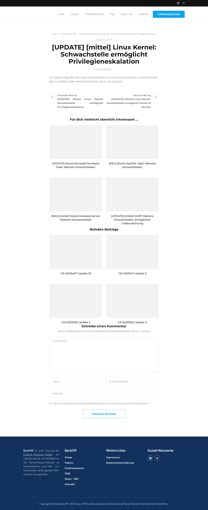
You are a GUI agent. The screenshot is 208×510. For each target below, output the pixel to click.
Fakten (75, 14)
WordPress (162, 503)
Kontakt (144, 14)
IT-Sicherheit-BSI (102, 69)
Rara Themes (131, 503)
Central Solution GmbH (37, 454)
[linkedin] (150, 458)
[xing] (157, 458)
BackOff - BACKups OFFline (74, 503)
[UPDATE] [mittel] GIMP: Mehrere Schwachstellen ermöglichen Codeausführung (132, 220)
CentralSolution (169, 14)
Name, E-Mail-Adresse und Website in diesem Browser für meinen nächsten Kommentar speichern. (100, 403)
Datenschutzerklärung (120, 462)
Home (61, 14)
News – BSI (127, 14)
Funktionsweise (94, 14)
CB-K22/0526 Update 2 (75, 322)
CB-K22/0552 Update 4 (132, 322)
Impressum (113, 457)
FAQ (112, 14)
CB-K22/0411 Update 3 (132, 273)
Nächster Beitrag (129, 101)
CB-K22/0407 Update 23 (75, 273)
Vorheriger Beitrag (80, 101)
